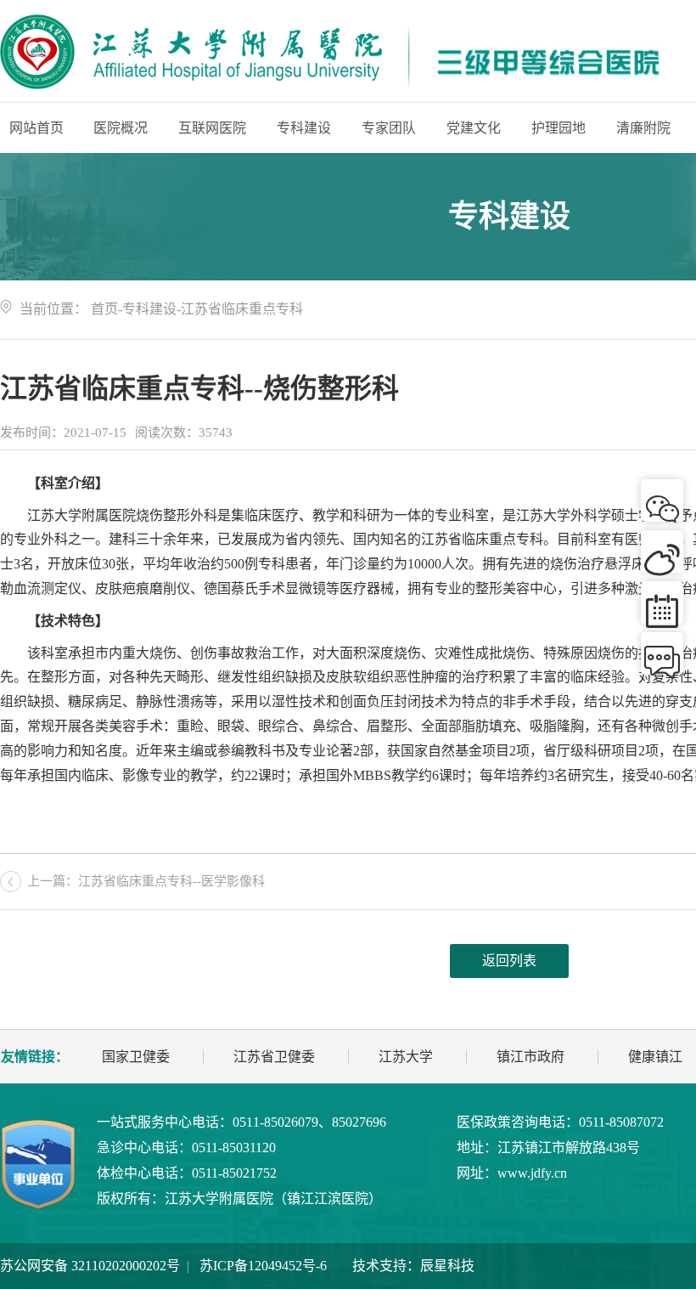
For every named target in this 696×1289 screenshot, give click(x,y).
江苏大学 (406, 1056)
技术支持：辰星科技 (413, 1265)
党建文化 (473, 128)
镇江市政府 (530, 1056)
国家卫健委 (136, 1056)
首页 (104, 309)
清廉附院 (643, 128)
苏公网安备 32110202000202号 (90, 1265)
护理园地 (558, 128)
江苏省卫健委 (274, 1056)
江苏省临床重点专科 (242, 309)
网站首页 (36, 128)
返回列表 (509, 960)
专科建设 (304, 128)
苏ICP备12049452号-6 (263, 1265)
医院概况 (120, 128)
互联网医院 (212, 128)
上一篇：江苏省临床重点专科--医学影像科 (146, 881)
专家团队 (389, 128)
